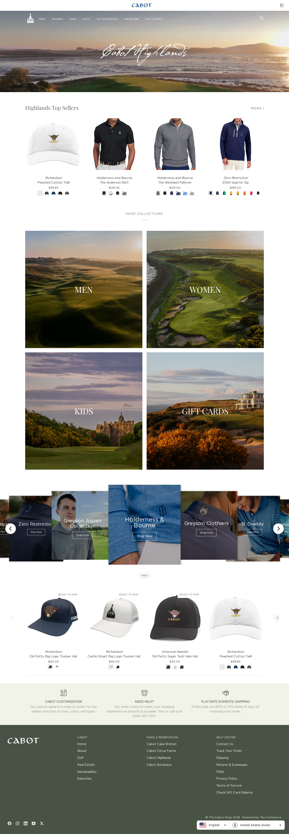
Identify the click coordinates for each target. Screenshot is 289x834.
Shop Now (36, 532)
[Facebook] (9, 823)
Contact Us (224, 744)
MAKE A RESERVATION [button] (162, 737)
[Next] (277, 618)
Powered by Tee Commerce (261, 817)
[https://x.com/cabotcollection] (42, 823)
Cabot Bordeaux (159, 764)
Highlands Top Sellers (52, 107)
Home (81, 744)
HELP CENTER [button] (226, 737)
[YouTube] (34, 823)
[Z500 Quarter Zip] (235, 144)
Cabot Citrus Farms (161, 750)
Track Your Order (229, 750)
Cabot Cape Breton (161, 744)
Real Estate (86, 764)
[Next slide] (278, 528)
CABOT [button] (82, 737)
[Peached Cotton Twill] (53, 144)
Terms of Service (229, 785)
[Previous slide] (10, 528)
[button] (42, 19)
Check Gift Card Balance (234, 792)
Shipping (222, 757)
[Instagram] (17, 823)
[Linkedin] (26, 823)
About (82, 750)
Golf (80, 757)
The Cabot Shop (220, 817)
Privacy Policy (226, 778)
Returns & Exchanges (232, 764)
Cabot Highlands (159, 757)
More (256, 108)
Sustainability (87, 771)
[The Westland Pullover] (175, 144)
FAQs (220, 771)
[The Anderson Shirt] (114, 144)
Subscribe (84, 778)
